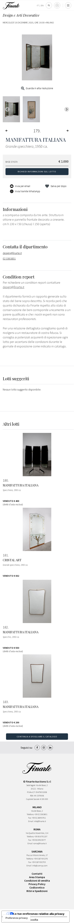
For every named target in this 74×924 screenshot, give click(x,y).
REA (31, 795)
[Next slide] (66, 109)
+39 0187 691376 (41, 858)
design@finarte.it (12, 253)
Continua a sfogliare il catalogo (37, 736)
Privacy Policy (37, 884)
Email (30, 821)
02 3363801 (9, 258)
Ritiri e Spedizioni (37, 891)
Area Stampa (37, 877)
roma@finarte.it (40, 843)
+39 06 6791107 (40, 836)
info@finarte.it (40, 821)
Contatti (37, 873)
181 (5, 555)
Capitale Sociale (32, 799)
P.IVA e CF (31, 792)
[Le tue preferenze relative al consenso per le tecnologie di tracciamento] (16, 918)
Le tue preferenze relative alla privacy (38, 914)
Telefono (30, 814)
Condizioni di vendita (37, 880)
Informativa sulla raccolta (21, 919)
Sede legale (30, 785)
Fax (29, 817)
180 (5, 480)
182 (5, 627)
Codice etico (37, 887)
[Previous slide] (7, 109)
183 (5, 702)
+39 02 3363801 (40, 814)
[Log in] (57, 5)
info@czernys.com (39, 865)
